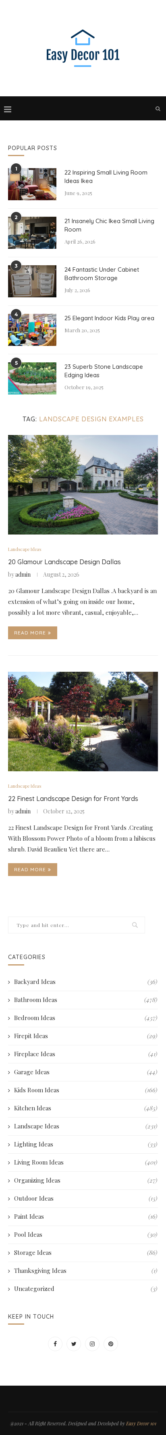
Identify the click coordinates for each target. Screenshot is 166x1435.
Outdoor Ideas (85, 1198)
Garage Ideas (85, 1072)
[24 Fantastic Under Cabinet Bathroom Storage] (32, 281)
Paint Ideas (85, 1216)
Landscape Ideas (24, 549)
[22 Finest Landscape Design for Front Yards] (83, 721)
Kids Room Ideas (85, 1090)
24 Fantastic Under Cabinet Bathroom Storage (101, 274)
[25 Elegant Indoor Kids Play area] (32, 330)
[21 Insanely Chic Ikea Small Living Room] (32, 233)
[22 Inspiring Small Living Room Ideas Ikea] (32, 184)
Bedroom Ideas (85, 1018)
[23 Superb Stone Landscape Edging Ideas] (32, 378)
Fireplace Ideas (85, 1054)
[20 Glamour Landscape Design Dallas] (83, 485)
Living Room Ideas (85, 1162)
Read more (30, 633)
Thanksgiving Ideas (85, 1270)
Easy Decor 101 (141, 1423)
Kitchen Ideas (85, 1108)
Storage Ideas (85, 1252)
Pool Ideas (85, 1234)
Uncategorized (85, 1289)
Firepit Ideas (85, 1036)
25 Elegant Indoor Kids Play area (109, 318)
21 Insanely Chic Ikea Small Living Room (109, 225)
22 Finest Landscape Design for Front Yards (73, 799)
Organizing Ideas (85, 1180)
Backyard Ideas (85, 982)
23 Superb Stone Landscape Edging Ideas (103, 371)
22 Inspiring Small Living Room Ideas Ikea (105, 177)
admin (23, 574)
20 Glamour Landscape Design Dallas (64, 562)
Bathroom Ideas (85, 1000)
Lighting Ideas (85, 1144)
